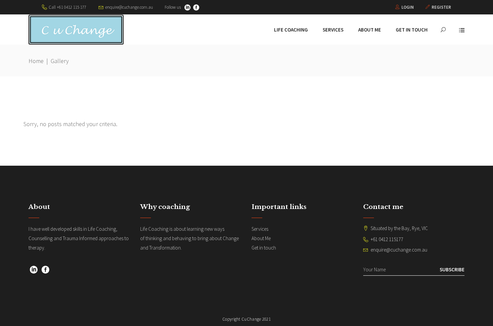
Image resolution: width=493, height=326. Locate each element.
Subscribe (452, 269)
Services (260, 229)
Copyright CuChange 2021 (246, 319)
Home (36, 61)
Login (407, 7)
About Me (261, 238)
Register (441, 7)
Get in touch (264, 248)
